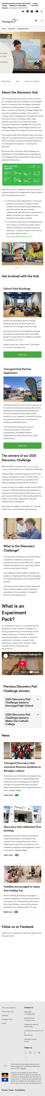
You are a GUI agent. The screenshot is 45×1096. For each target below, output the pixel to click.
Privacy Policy (6, 1011)
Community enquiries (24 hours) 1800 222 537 (16, 3)
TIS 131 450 (34, 5)
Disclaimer (5, 1015)
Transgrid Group (7, 1019)
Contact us (5, 8)
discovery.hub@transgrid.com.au (19, 236)
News (17, 81)
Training (4, 5)
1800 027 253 (28, 1026)
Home (3, 28)
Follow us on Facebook (32, 81)
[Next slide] (39, 256)
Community (11, 28)
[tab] (16, 267)
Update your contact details (17, 5)
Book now (23, 354)
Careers (35, 3)
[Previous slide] (6, 256)
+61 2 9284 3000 (29, 1014)
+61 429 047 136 (29, 1020)
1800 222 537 (28, 1035)
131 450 (26, 1041)
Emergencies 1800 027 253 (18, 8)
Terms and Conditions (8, 1008)
